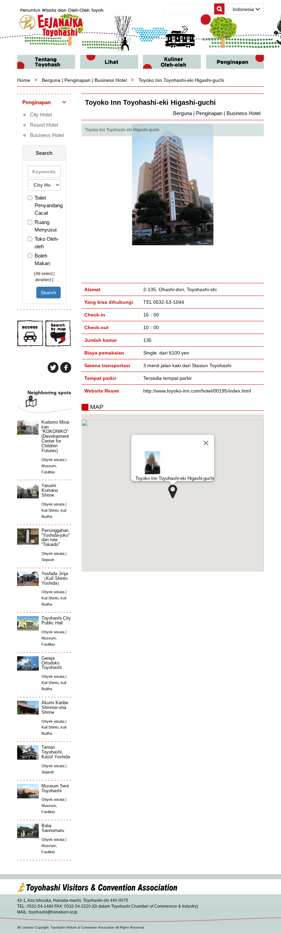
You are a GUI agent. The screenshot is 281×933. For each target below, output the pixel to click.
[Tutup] (206, 443)
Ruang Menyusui (46, 226)
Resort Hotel (44, 125)
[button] (173, 491)
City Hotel (41, 114)
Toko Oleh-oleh (47, 242)
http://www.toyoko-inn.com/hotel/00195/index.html (197, 391)
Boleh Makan (42, 259)
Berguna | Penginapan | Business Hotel (84, 80)
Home (23, 80)
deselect (43, 280)
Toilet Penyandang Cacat (48, 205)
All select (44, 274)
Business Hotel (47, 135)
